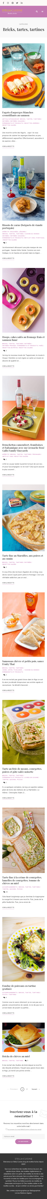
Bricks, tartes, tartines (30, 119)
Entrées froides (9, 346)
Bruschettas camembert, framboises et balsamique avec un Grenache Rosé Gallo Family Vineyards (23, 447)
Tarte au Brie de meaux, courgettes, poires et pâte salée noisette (22, 770)
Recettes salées (9, 125)
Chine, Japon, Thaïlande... (13, 670)
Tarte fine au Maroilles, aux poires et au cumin (22, 557)
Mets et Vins (29, 238)
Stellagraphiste (35, 1191)
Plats (5, 994)
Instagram (8, 3)
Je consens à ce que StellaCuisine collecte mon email (24, 1129)
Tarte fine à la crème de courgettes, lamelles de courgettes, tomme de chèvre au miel (22, 880)
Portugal (40, 238)
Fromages (37, 454)
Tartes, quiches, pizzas (13, 779)
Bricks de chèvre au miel (16, 1056)
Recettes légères (31, 123)
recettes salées (32, 1183)
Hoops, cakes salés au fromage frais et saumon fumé (23, 338)
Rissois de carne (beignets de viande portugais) (22, 226)
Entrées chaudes (17, 121)
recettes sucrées (8, 1186)
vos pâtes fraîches (33, 1176)
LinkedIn (21, 3)
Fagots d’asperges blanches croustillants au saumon (17, 114)
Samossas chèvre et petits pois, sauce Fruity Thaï (23, 662)
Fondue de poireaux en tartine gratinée (19, 987)
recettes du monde (32, 1174)
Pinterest (12, 3)
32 (6, 892)
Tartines (12, 994)
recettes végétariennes (31, 1171)
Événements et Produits (13, 123)
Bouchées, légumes (18, 232)
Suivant (34, 1089)
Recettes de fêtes (10, 348)
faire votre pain (18, 1176)
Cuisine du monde (32, 234)
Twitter (17, 3)
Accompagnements (10, 887)
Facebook (3, 3)
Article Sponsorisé (10, 119)
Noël (41, 346)
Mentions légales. (26, 1193)
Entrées (6, 121)
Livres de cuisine (31, 777)
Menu (42, 11)
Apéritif (5, 232)
